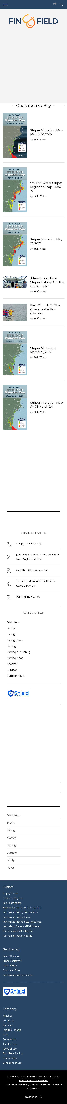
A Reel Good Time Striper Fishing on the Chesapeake (47, 282)
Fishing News (14, 640)
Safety (10, 860)
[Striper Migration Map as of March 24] (15, 407)
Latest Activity (10, 965)
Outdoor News (15, 675)
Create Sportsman (12, 961)
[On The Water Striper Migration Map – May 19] (15, 189)
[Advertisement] (33, 64)
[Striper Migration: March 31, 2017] (15, 353)
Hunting (11, 646)
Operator (12, 664)
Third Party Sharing (12, 1053)
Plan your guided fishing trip (17, 936)
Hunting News (15, 658)
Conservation (9, 1039)
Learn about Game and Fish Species (21, 926)
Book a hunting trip (12, 898)
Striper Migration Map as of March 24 (46, 404)
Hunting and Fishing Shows (17, 917)
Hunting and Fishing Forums (17, 975)
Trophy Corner (10, 893)
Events (11, 628)
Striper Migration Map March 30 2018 (46, 132)
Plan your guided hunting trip (18, 931)
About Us (7, 1016)
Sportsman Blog (11, 970)
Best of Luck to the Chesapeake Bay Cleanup (45, 309)
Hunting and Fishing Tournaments (20, 912)
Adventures (13, 622)
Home (45, 1081)
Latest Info (36, 1081)
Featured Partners (12, 1030)
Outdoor (12, 670)
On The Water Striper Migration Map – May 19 (46, 187)
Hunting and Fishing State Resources (22, 921)
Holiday (11, 837)
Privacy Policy (10, 1058)
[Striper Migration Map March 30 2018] (15, 135)
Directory (24, 1081)
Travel (10, 867)
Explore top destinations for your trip (22, 907)
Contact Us (8, 1020)
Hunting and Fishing (18, 652)
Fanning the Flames (28, 596)
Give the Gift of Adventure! (32, 570)
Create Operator (11, 956)
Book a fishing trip (12, 903)
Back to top (31, 1097)
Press (5, 1034)
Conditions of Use (12, 1063)
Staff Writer (40, 139)
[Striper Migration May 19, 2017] (15, 244)
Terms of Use (10, 1048)
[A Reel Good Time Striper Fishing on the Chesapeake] (15, 282)
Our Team (8, 1025)
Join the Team (10, 1044)
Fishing (11, 634)
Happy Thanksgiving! (29, 543)
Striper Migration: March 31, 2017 (43, 350)
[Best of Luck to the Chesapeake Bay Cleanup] (15, 312)
